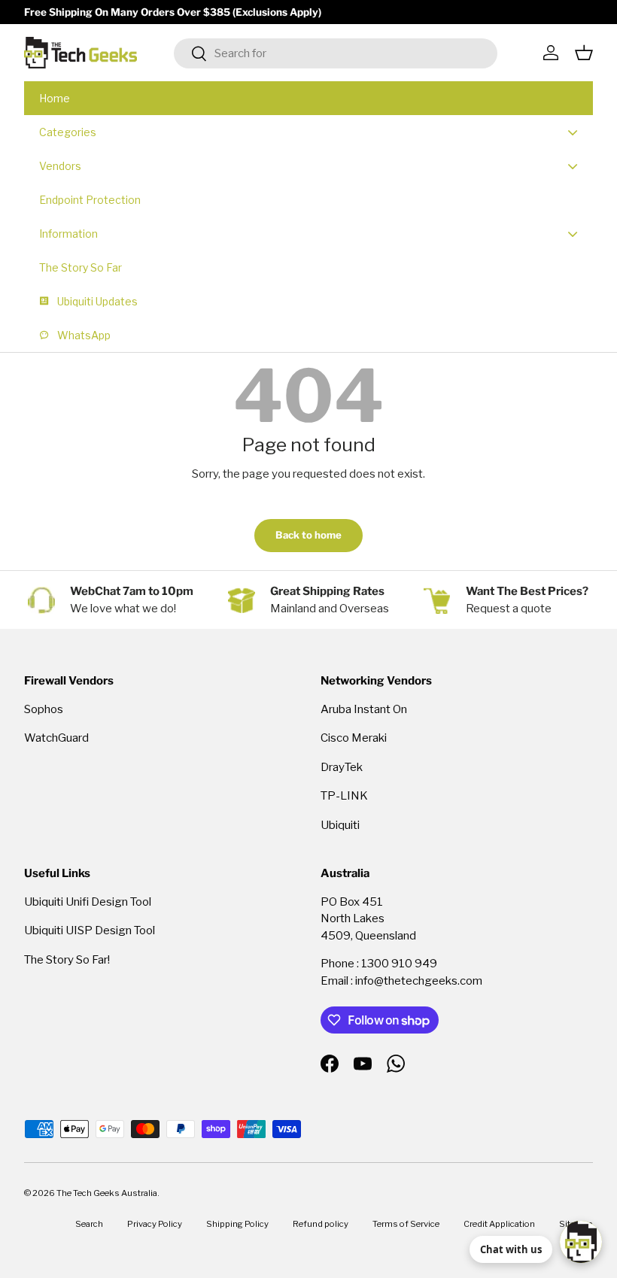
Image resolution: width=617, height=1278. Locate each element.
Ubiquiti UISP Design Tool (89, 930)
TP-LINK (344, 796)
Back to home (308, 535)
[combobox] (335, 53)
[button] (583, 52)
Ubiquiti (340, 825)
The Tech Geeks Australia (106, 1193)
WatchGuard (56, 738)
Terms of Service (405, 1224)
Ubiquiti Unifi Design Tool (87, 902)
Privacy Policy (154, 1224)
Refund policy (320, 1224)
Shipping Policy (237, 1224)
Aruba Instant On (364, 709)
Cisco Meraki (354, 738)
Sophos (43, 709)
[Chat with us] (581, 1242)
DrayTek (342, 767)
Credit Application (499, 1224)
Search (89, 1224)
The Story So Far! (67, 960)
